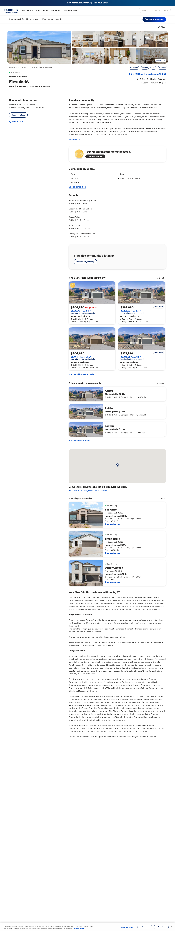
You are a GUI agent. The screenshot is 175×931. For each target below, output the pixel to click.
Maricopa (39, 68)
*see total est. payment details (83, 312)
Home (11, 68)
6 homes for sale (112, 524)
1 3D (153, 68)
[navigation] (30, 67)
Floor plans (47, 19)
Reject (144, 927)
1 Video (145, 68)
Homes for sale (33, 19)
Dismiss (161, 927)
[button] (154, 19)
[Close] (171, 927)
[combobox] (155, 10)
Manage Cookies (127, 927)
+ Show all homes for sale (81, 374)
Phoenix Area (28, 68)
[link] (39, 47)
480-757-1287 (18, 121)
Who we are (27, 10)
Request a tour (18, 115)
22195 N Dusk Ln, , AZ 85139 (148, 74)
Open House (159, 307)
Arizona (18, 68)
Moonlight (48, 68)
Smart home (42, 10)
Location (59, 19)
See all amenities (77, 187)
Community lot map (85, 261)
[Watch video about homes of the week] (77, 153)
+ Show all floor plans (79, 440)
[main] (87, 477)
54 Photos (134, 68)
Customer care (70, 10)
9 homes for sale (112, 582)
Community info (16, 19)
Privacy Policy (78, 929)
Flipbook (162, 68)
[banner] (87, 3)
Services (55, 10)
